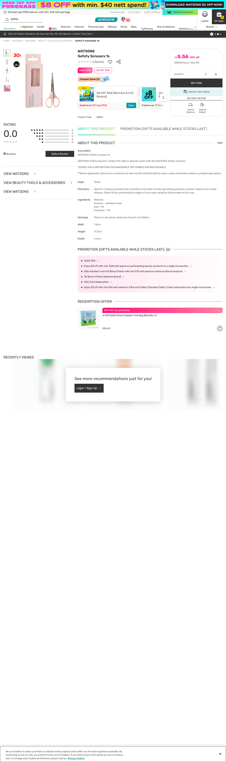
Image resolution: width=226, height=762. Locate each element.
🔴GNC (53, 28)
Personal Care (96, 26)
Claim (131, 105)
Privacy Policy (76, 758)
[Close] (220, 754)
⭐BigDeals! (26, 26)
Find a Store (134, 12)
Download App (117, 12)
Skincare (66, 26)
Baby (134, 26)
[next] (195, 27)
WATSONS (86, 51)
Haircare (79, 26)
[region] (113, 754)
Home (123, 26)
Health (40, 26)
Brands (210, 26)
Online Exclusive (188, 28)
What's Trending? (152, 12)
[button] (219, 16)
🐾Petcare (147, 28)
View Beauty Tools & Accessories (35, 183)
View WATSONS (16, 191)
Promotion (10, 28)
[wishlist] (110, 61)
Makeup (112, 26)
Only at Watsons (166, 26)
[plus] (216, 74)
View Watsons (16, 174)
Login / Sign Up (86, 388)
